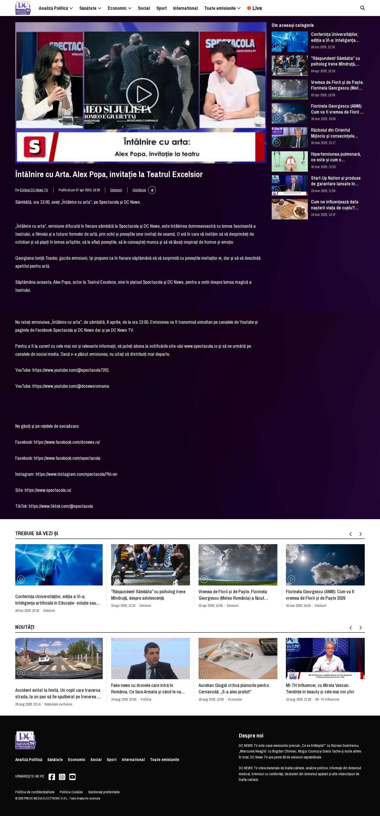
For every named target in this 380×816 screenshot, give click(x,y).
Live (257, 8)
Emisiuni (116, 190)
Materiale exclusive (58, 704)
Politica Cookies (71, 792)
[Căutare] (362, 8)
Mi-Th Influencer (327, 699)
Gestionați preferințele (104, 792)
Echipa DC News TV (34, 190)
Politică (146, 699)
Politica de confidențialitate (35, 792)
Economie (235, 699)
